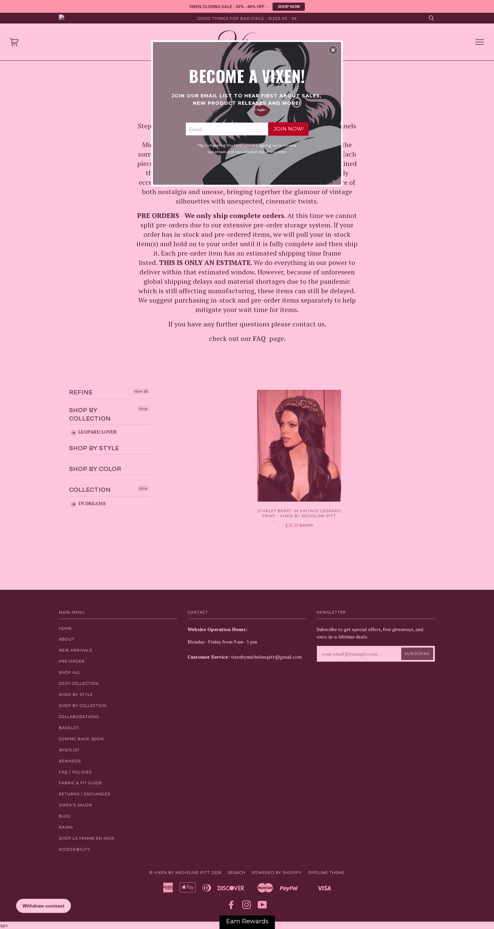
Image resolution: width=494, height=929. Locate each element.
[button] (333, 50)
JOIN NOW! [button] (288, 129)
